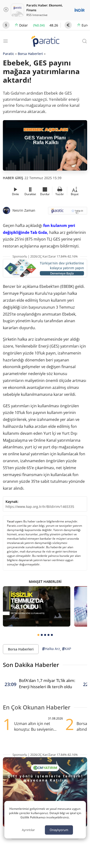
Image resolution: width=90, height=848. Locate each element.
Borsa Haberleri (30, 53)
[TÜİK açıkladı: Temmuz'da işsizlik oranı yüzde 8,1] (36, 606)
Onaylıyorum (59, 830)
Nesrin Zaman (23, 210)
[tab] (38, 635)
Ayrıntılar (28, 830)
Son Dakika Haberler (31, 665)
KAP (66, 649)
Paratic (8, 53)
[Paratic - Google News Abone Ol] (67, 212)
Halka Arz (51, 649)
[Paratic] (45, 41)
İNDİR (79, 10)
